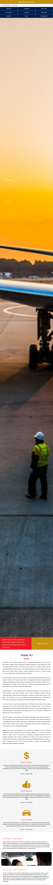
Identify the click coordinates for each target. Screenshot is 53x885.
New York (9, 8)
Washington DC (44, 16)
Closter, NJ (14, 5)
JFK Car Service (6, 5)
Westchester (44, 12)
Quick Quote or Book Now (26, 2)
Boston (26, 16)
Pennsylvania (9, 12)
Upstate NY (8, 16)
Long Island (26, 12)
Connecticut (26, 8)
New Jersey (44, 8)
